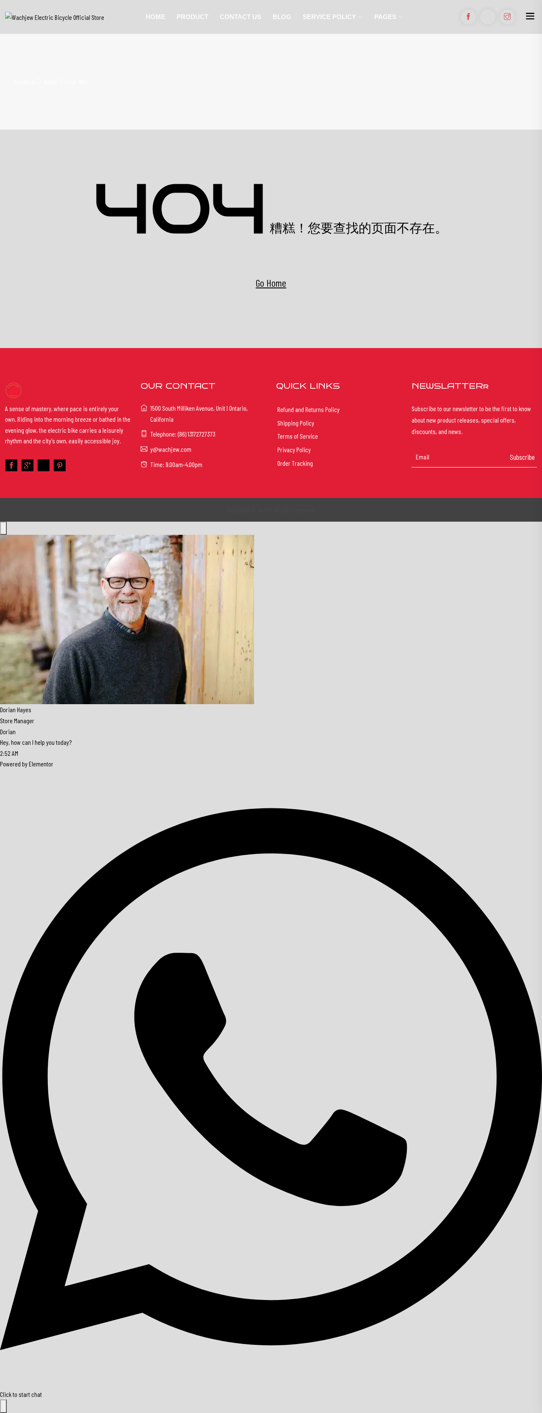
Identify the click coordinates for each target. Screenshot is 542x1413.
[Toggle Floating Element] (3, 1406)
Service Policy (329, 16)
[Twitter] (43, 465)
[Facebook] (11, 465)
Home (155, 16)
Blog (282, 16)
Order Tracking (295, 463)
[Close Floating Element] (3, 528)
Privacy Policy (294, 449)
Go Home (271, 283)
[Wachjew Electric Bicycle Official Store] (67, 17)
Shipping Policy (295, 423)
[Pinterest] (59, 465)
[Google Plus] (27, 465)
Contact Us (240, 16)
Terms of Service (297, 436)
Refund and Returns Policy (308, 409)
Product (192, 16)
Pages (385, 16)
